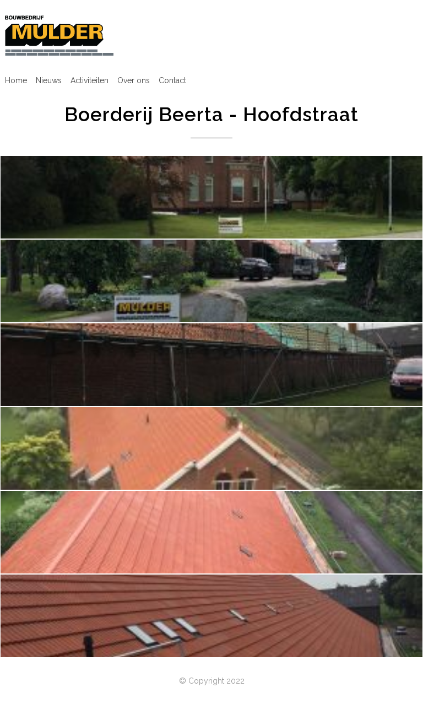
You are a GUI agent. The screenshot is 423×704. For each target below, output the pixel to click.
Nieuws (49, 80)
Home (16, 80)
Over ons (133, 80)
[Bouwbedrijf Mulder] (59, 35)
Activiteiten (89, 80)
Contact (172, 80)
